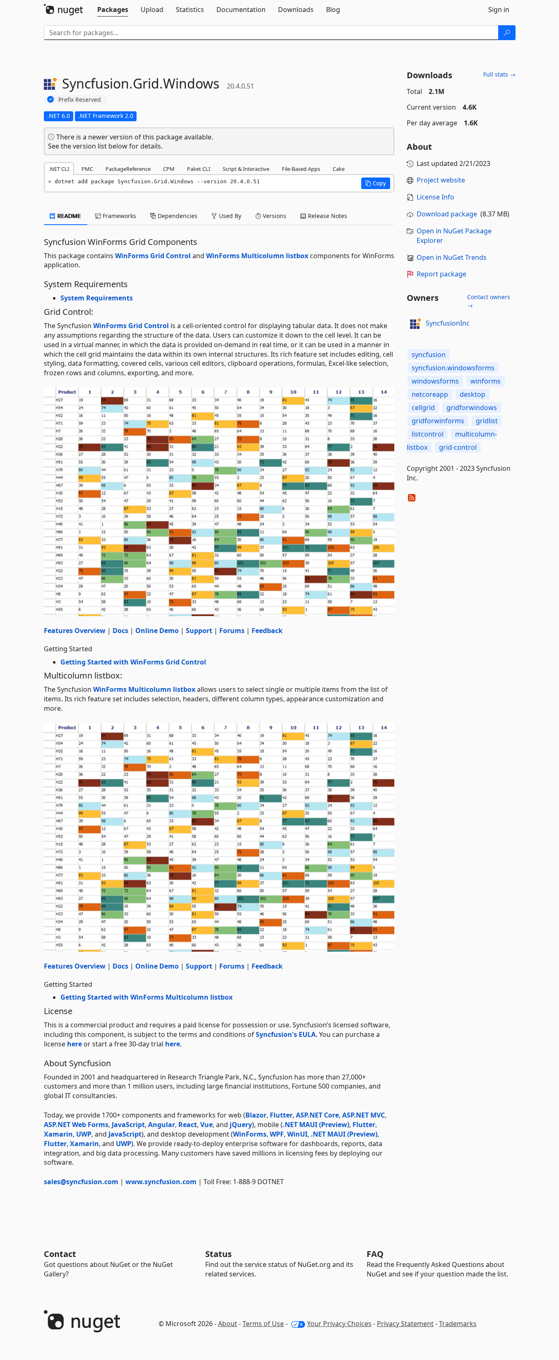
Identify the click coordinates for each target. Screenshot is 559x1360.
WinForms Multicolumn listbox (257, 255)
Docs (120, 630)
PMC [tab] (87, 169)
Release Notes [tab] (326, 216)
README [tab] (68, 216)
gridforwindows (471, 407)
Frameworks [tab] (118, 216)
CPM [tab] (169, 169)
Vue (206, 1124)
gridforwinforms (438, 420)
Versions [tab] (273, 216)
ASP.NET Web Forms (76, 1124)
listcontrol (428, 434)
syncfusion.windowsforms (453, 367)
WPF (277, 1134)
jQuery (241, 1124)
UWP (83, 1134)
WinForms (249, 1134)
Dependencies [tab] (176, 216)
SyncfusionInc (448, 323)
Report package (441, 273)
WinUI (297, 1134)
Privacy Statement (405, 1323)
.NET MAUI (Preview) (316, 1124)
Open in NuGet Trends (452, 257)
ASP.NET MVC (363, 1115)
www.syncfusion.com (161, 1181)
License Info (435, 196)
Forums (232, 630)
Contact (60, 1253)
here (74, 1043)
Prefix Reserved (79, 99)
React (187, 1124)
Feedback (267, 630)
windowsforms (435, 381)
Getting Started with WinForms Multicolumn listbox (146, 997)
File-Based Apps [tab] (301, 169)
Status (218, 1253)
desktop (472, 394)
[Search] (507, 32)
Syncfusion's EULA (286, 1034)
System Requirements (96, 297)
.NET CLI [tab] (59, 169)
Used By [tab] (229, 216)
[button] (375, 183)
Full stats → (499, 74)
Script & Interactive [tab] (246, 169)
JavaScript (128, 1124)
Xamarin (58, 1134)
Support (199, 630)
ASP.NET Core (317, 1115)
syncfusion (429, 354)
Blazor (255, 1115)
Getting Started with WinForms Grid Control (133, 662)
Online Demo (157, 630)
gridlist (487, 420)
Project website (441, 180)
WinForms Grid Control (153, 255)
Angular (161, 1124)
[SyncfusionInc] (415, 323)
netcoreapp (430, 394)
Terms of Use (263, 1323)
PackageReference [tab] (128, 169)
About (227, 1323)
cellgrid (423, 407)
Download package (447, 213)
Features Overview (75, 630)
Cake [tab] (339, 169)
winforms (485, 381)
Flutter (281, 1115)
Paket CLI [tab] (198, 169)
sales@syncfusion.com (81, 1181)
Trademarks (458, 1323)
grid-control (458, 447)
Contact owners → (488, 301)
